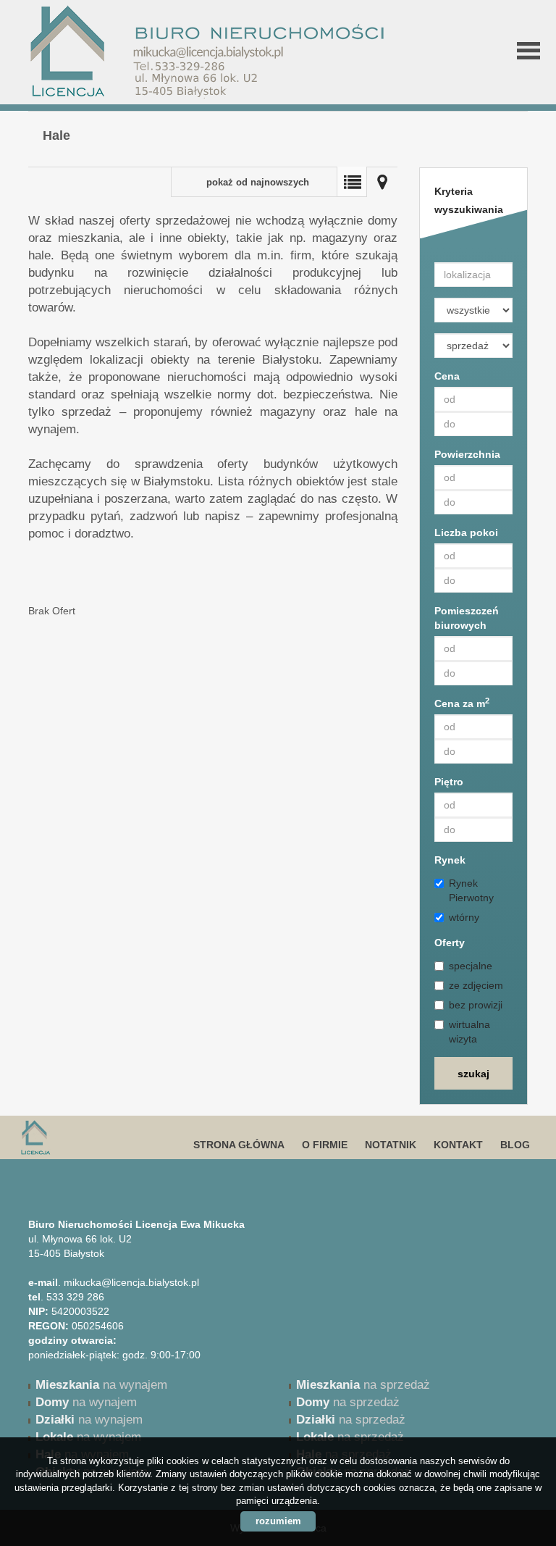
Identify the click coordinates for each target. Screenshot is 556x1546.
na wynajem (101, 1385)
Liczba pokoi (466, 532)
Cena (447, 376)
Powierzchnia (467, 454)
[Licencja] (139, 29)
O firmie (325, 1144)
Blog (515, 1144)
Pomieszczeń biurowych (466, 618)
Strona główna (239, 1144)
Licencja (129, 1137)
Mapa (382, 182)
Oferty (449, 942)
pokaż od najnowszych (257, 182)
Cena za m (461, 702)
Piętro (448, 781)
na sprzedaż (363, 1385)
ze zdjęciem (476, 985)
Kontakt (458, 1144)
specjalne (470, 966)
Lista (352, 182)
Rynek (450, 860)
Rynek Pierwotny (471, 890)
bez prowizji (475, 1005)
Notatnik (390, 1144)
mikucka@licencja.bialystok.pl (131, 1282)
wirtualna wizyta (469, 1032)
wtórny (464, 917)
